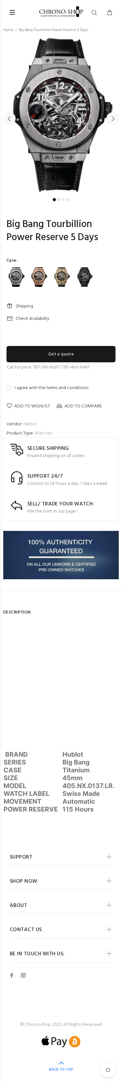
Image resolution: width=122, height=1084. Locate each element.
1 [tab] (54, 199)
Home (8, 30)
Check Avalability (32, 318)
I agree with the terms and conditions (51, 388)
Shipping (24, 306)
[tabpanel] (61, 115)
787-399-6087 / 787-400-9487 (61, 367)
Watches (43, 433)
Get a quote (61, 354)
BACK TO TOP (61, 1069)
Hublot (30, 424)
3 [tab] (63, 199)
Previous (9, 118)
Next (112, 118)
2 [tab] (59, 199)
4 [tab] (68, 199)
